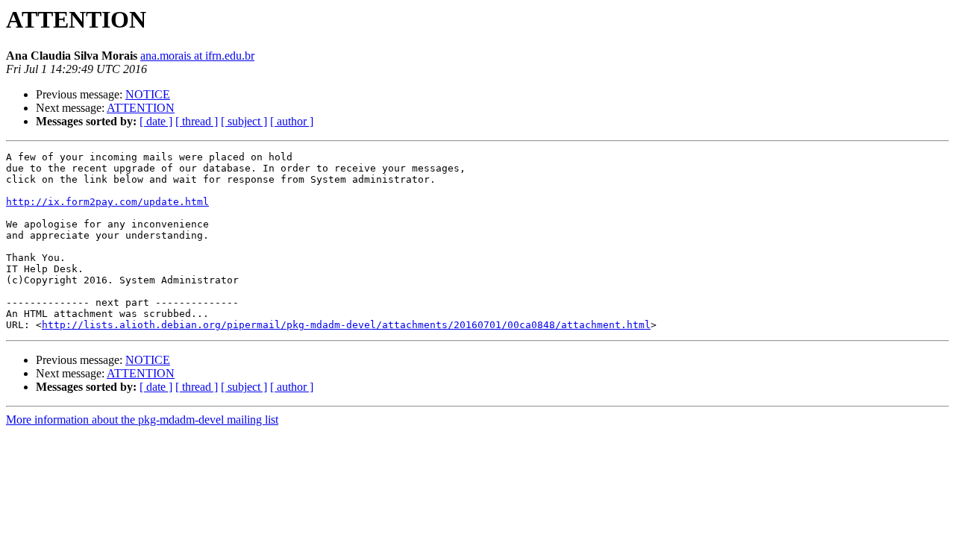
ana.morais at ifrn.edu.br (197, 55)
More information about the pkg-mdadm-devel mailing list (142, 419)
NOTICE (147, 94)
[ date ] (156, 121)
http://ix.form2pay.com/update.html (107, 201)
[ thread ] (196, 121)
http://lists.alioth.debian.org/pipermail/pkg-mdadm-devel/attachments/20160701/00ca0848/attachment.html (346, 324)
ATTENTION (141, 107)
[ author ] (291, 121)
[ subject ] (244, 121)
